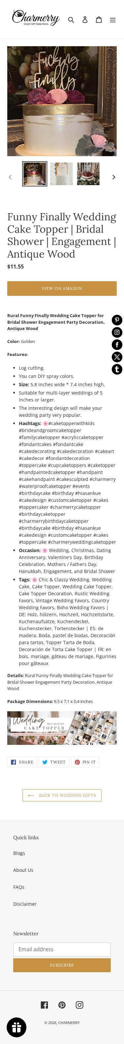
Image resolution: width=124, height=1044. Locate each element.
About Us (23, 870)
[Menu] (113, 19)
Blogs (19, 853)
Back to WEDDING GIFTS (67, 795)
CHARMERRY (69, 1022)
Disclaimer (25, 904)
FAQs (18, 887)
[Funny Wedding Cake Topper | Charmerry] (62, 728)
